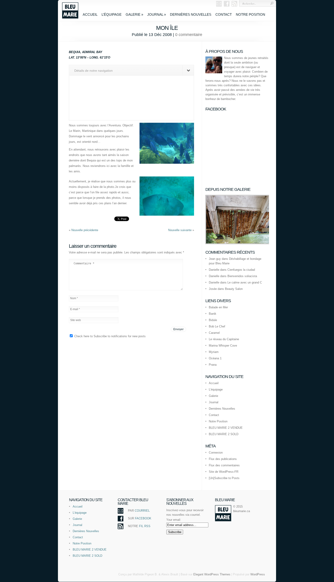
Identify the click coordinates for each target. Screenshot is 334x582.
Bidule (213, 320)
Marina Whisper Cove (223, 345)
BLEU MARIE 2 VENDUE (226, 427)
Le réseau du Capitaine (224, 339)
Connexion (216, 452)
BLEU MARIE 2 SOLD (223, 434)
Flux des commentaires (224, 465)
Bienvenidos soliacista (242, 276)
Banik (212, 313)
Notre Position (250, 14)
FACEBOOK (143, 518)
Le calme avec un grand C (244, 282)
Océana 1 (215, 358)
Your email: (173, 519)
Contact (223, 14)
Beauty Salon (234, 289)
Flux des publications (223, 459)
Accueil (90, 14)
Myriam (214, 352)
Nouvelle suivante (180, 230)
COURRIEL (142, 510)
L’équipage (112, 14)
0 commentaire (188, 34)
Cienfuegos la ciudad (241, 269)
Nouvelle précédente (84, 230)
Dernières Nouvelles (190, 14)
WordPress (257, 574)
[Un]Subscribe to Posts (224, 478)
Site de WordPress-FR (223, 471)
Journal (156, 14)
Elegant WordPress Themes (211, 574)
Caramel (214, 332)
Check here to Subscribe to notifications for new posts (109, 336)
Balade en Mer (218, 307)
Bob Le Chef (217, 326)
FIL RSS (144, 526)
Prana (213, 364)
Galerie (134, 14)
